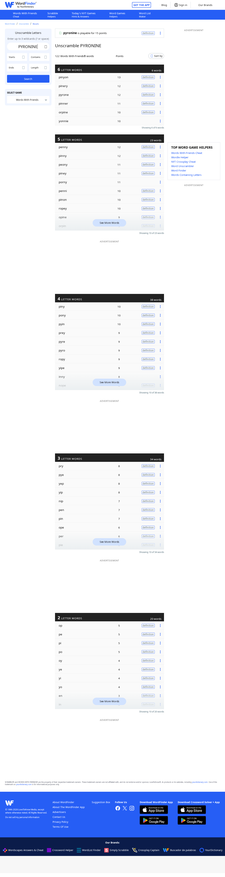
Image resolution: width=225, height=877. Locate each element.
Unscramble (24, 24)
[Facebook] (118, 808)
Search (28, 79)
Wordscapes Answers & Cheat (25, 850)
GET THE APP (141, 5)
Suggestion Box (101, 802)
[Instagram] (132, 808)
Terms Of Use (60, 826)
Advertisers (59, 812)
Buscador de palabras (183, 850)
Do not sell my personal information (22, 817)
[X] (125, 808)
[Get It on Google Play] (154, 820)
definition (148, 33)
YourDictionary (213, 850)
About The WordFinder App (69, 807)
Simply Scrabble (119, 850)
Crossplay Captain (148, 850)
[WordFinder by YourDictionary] (21, 5)
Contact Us (59, 817)
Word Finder (10, 24)
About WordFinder (63, 802)
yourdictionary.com (200, 782)
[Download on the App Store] (154, 810)
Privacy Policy (60, 821)
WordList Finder (91, 850)
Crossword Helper (62, 850)
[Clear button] (45, 46)
